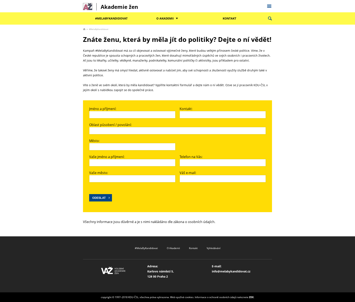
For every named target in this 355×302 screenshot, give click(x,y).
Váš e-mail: (188, 172)
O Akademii (165, 18)
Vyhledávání (213, 248)
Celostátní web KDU (269, 5)
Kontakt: (186, 108)
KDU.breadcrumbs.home (84, 29)
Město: (94, 140)
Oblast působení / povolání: (110, 124)
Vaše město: (98, 172)
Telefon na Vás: (191, 156)
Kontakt (229, 18)
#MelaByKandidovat (111, 18)
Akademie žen (119, 6)
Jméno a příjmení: (102, 108)
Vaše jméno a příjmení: (106, 156)
